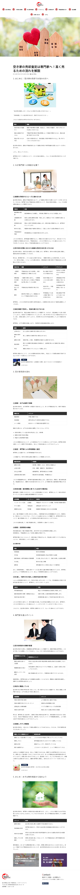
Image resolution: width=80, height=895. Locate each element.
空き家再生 (34, 74)
